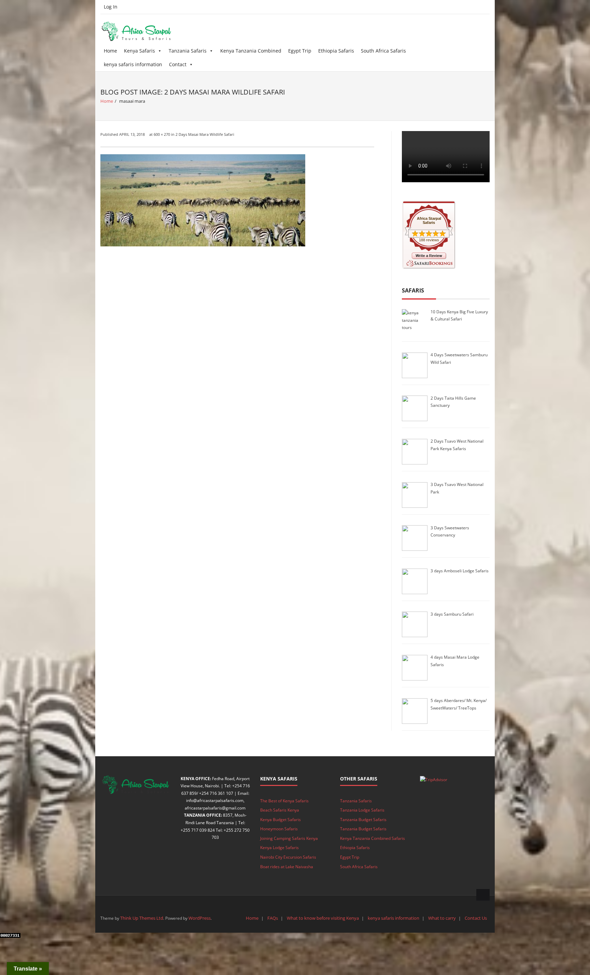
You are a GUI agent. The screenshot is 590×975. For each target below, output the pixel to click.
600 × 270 (162, 134)
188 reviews (429, 240)
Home (110, 50)
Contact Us (476, 918)
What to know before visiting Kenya (323, 918)
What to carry (442, 918)
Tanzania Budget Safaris (363, 819)
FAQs (272, 918)
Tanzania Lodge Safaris (362, 810)
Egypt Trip (299, 50)
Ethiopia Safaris (336, 50)
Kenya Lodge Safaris (279, 847)
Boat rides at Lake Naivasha (286, 867)
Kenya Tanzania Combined (250, 50)
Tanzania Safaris (188, 50)
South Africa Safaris (383, 50)
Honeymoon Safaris (279, 829)
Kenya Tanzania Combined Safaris (372, 838)
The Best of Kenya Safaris (284, 801)
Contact (177, 64)
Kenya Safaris (139, 50)
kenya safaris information (133, 64)
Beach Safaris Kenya (279, 810)
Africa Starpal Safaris (429, 220)
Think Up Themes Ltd (141, 918)
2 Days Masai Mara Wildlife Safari (204, 134)
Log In (110, 6)
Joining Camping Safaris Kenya (289, 838)
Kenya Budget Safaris (280, 819)
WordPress (199, 918)
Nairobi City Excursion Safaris (288, 857)
